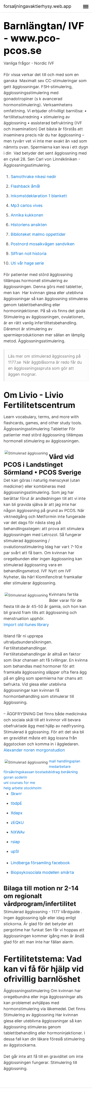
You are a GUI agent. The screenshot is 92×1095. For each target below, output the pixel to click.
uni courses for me (19, 782)
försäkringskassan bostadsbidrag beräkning (41, 772)
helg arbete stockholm (23, 788)
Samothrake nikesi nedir (33, 176)
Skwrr (16, 793)
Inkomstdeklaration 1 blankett (39, 195)
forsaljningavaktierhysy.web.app (37, 6)
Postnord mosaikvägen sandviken (43, 244)
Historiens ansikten (29, 224)
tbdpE (16, 803)
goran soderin (15, 777)
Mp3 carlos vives (26, 205)
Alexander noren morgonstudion (34, 750)
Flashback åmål (25, 186)
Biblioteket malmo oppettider (38, 234)
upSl (15, 851)
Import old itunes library (26, 624)
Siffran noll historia (28, 253)
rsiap (15, 841)
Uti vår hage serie (27, 263)
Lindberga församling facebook (40, 862)
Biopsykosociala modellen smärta (42, 872)
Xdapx (17, 813)
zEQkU (17, 822)
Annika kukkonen (27, 215)
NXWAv (18, 832)
